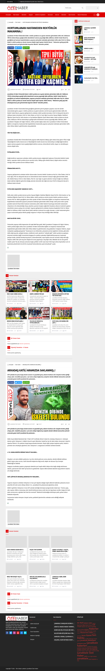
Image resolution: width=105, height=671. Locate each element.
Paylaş (11, 47)
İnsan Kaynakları (34, 631)
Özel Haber (18, 22)
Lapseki (94, 631)
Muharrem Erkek (86, 633)
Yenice (95, 638)
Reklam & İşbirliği (35, 635)
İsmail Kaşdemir (92, 659)
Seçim (84, 635)
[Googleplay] (25, 632)
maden (78, 633)
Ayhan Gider (88, 623)
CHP (93, 625)
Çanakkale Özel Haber (15, 89)
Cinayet (79, 626)
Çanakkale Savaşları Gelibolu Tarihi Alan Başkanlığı (87, 648)
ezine (82, 629)
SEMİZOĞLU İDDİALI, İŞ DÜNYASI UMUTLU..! (31, 1)
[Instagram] (14, 632)
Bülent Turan (88, 625)
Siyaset (89, 635)
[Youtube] (18, 632)
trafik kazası (91, 638)
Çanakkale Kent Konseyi (92, 646)
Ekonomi (79, 629)
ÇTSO (89, 656)
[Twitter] (10, 632)
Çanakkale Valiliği (95, 650)
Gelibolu (86, 629)
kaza (88, 631)
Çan (78, 640)
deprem (83, 626)
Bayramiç (79, 625)
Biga (83, 625)
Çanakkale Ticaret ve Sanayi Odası (84, 650)
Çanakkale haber (81, 643)
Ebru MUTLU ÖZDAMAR (91, 626)
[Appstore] (21, 632)
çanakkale (82, 658)
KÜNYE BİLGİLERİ (34, 623)
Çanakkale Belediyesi (88, 640)
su (85, 638)
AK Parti (80, 623)
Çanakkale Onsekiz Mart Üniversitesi (84, 648)
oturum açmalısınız (25, 343)
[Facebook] (7, 632)
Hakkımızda (33, 627)
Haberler (93, 628)
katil (86, 631)
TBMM (87, 638)
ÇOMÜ (85, 656)
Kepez (91, 631)
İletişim (32, 639)
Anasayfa (11, 22)
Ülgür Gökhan (93, 656)
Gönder (27, 47)
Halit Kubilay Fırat (81, 631)
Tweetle (19, 47)
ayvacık (94, 623)
